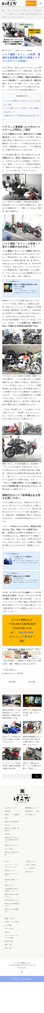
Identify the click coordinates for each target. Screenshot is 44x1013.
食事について (9, 885)
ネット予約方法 (30, 868)
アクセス (7, 825)
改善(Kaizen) (9, 941)
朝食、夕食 (8, 948)
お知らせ (7, 932)
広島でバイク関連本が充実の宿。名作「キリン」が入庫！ (32, 712)
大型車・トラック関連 (12, 922)
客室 (6, 818)
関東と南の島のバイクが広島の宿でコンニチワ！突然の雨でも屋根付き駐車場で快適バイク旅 (11, 714)
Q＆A (7, 861)
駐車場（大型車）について (12, 881)
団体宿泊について (31, 808)
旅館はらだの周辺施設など (12, 910)
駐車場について (10, 870)
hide (26, 96)
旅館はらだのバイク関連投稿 (23, 50)
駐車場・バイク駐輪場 (12, 814)
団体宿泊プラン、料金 (32, 811)
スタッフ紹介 (9, 849)
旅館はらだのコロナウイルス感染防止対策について (12, 840)
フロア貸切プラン (30, 814)
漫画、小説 (8, 944)
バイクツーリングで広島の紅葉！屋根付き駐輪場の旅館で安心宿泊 (11, 765)
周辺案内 (7, 834)
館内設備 (7, 811)
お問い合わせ (29, 872)
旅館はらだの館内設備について (12, 905)
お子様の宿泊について (12, 900)
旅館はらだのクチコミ (12, 845)
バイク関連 (8, 925)
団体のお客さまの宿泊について (12, 895)
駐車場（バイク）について (12, 875)
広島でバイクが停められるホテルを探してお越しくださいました (11, 739)
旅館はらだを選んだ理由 (12, 853)
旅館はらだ (13, 670)
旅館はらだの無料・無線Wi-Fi (12, 829)
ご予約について (30, 861)
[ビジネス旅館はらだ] (22, 801)
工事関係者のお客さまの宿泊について (12, 890)
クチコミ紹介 (9, 928)
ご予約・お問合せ (30, 865)
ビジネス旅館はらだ (26, 979)
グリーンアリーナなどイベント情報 (12, 937)
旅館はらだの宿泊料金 (12, 821)
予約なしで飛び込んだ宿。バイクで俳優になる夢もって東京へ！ (32, 765)
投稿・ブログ (10, 918)
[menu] (40, 3)
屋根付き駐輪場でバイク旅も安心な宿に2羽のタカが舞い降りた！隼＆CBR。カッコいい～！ (32, 740)
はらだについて (10, 808)
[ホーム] (3, 10)
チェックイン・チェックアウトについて (12, 866)
